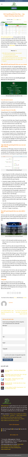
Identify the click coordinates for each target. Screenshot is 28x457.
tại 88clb (5, 417)
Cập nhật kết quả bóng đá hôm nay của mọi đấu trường (14, 57)
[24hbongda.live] (14, 4)
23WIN (7, 415)
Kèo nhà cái (13, 420)
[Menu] (2, 4)
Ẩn (15, 50)
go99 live (12, 415)
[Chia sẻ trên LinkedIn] (20, 293)
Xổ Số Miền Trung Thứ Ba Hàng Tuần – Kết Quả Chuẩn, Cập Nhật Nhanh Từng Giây (15, 375)
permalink (24, 297)
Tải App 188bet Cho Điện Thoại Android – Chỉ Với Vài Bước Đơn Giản (15, 388)
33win (21, 415)
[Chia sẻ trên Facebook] (10, 293)
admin (19, 19)
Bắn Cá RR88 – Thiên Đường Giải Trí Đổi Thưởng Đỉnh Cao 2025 (14, 379)
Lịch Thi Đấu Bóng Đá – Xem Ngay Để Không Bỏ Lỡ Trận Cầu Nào (7, 312)
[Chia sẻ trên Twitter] (13, 293)
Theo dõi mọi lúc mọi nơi (9, 54)
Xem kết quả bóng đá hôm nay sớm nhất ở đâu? (12, 59)
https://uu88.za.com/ (5, 420)
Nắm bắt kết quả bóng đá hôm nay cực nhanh (12, 53)
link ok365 (9, 417)
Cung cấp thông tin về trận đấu (10, 56)
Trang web (5, 348)
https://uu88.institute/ (6, 418)
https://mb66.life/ (5, 445)
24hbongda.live (4, 405)
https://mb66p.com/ (6, 447)
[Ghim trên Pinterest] (17, 293)
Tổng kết (4, 61)
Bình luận (5, 325)
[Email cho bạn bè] (15, 293)
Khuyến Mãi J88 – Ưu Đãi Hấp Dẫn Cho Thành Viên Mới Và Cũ (15, 383)
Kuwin (17, 420)
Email (4, 342)
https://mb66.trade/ (6, 449)
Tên (4, 336)
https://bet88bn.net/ (18, 413)
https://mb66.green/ (16, 447)
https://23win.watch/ (15, 418)
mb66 (18, 444)
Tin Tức (14, 12)
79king (17, 415)
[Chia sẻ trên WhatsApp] (8, 293)
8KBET (22, 418)
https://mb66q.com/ (14, 445)
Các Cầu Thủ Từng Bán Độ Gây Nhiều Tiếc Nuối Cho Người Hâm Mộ (21, 312)
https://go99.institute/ (17, 417)
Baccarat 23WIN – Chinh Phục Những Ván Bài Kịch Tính (15, 371)
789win (11, 413)
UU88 (4, 415)
